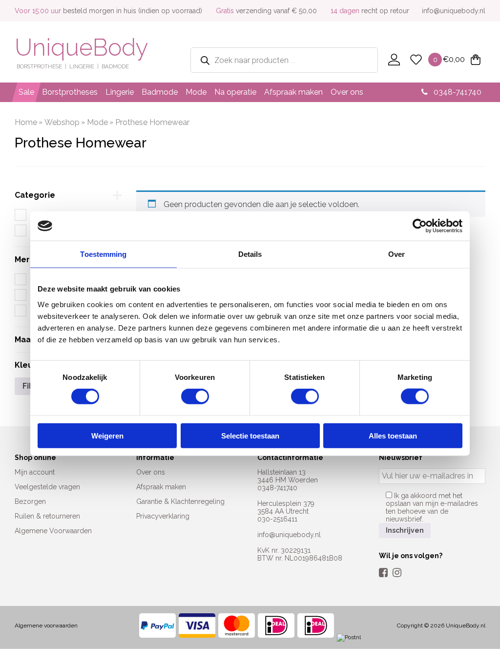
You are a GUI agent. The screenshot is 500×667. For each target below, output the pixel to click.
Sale (26, 92)
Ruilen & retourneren (47, 516)
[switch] (195, 396)
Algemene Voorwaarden (53, 531)
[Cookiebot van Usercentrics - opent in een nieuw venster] (419, 226)
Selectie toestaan (250, 435)
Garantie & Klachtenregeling (180, 501)
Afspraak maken (293, 92)
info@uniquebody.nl (453, 11)
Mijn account (35, 472)
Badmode (160, 92)
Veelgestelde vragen (47, 487)
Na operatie (235, 92)
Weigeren (107, 435)
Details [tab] (250, 254)
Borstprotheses (70, 92)
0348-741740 (456, 92)
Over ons (347, 92)
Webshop (62, 122)
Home (26, 122)
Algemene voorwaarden (46, 625)
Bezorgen (30, 501)
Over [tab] (396, 254)
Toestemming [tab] (103, 254)
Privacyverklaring (162, 516)
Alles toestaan (393, 435)
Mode (196, 92)
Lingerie (119, 92)
